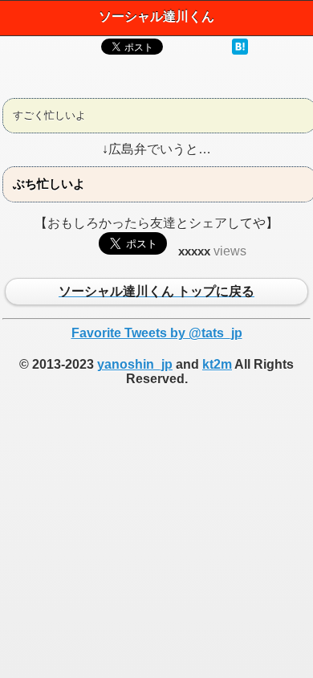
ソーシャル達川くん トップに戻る (156, 292)
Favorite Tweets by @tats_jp (156, 333)
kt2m (217, 364)
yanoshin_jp (135, 364)
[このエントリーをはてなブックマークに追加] (240, 50)
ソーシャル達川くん (156, 16)
